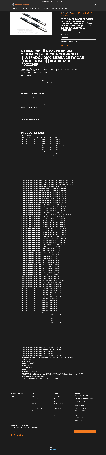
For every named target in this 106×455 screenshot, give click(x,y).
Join (85, 431)
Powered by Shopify (53, 447)
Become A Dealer (58, 403)
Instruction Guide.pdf (71, 41)
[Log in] (94, 5)
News (55, 410)
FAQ (55, 415)
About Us (56, 398)
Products (67, 12)
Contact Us (56, 406)
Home (62, 12)
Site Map (34, 410)
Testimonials (57, 413)
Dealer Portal (57, 396)
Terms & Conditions (37, 408)
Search (12, 396)
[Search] (86, 5)
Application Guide (58, 401)
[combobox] (64, 5)
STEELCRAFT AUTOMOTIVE (51, 445)
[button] (62, 45)
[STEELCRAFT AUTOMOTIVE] (26, 5)
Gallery (34, 403)
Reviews (34, 396)
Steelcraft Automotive (67, 33)
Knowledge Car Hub (37, 401)
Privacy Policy (35, 406)
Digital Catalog (57, 408)
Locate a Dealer (36, 398)
